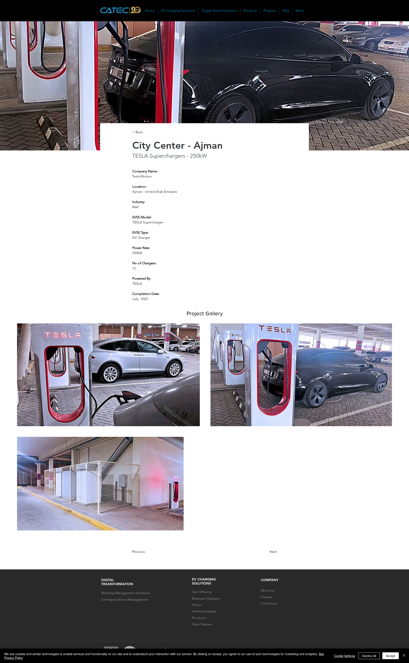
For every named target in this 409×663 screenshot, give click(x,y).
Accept (390, 656)
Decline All (369, 656)
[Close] (403, 656)
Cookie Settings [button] (344, 656)
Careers (266, 597)
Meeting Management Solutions (125, 593)
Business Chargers (206, 598)
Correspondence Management (125, 599)
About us (268, 590)
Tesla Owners (202, 624)
